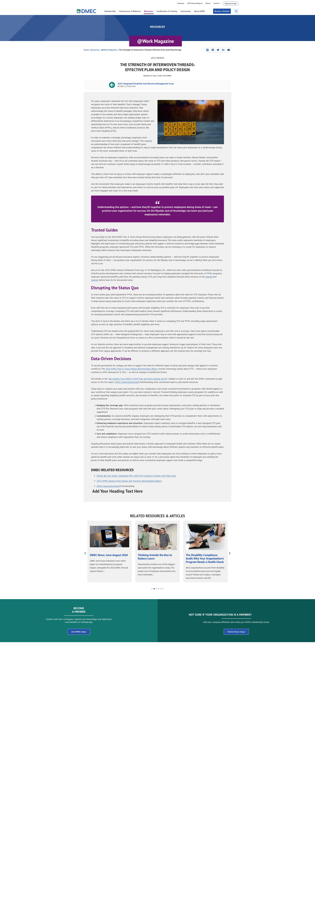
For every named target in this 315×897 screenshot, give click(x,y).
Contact (216, 3)
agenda (208, 276)
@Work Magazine (109, 50)
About (208, 3)
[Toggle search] (236, 11)
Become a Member (222, 11)
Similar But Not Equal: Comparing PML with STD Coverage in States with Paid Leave (136, 475)
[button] (207, 50)
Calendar (180, 3)
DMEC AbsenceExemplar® (127, 382)
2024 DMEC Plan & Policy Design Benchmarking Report (131, 368)
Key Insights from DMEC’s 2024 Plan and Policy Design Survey (138, 378)
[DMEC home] (86, 11)
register (94, 280)
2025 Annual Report (195, 3)
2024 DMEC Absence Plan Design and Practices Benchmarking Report (129, 481)
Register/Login (231, 3)
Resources (95, 50)
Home (86, 50)
